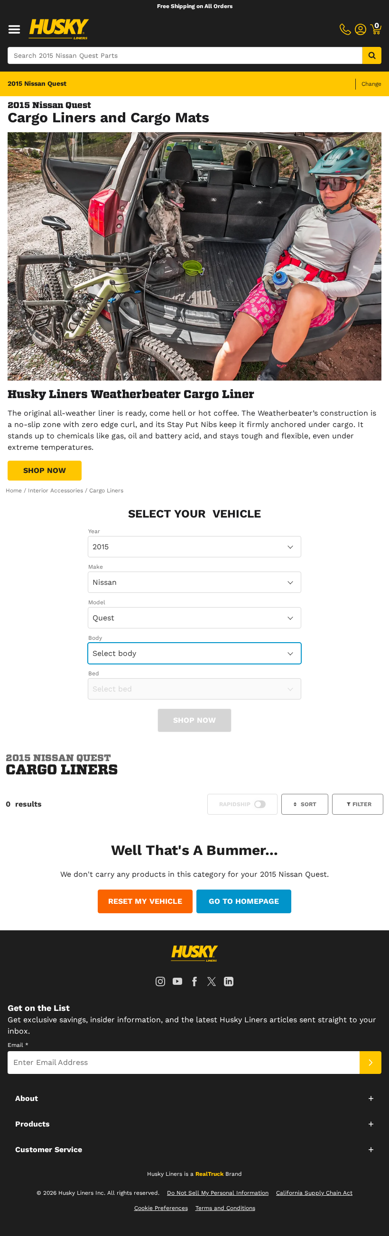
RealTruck (209, 1174)
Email (18, 1045)
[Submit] (370, 1062)
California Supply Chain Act (314, 1193)
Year (94, 531)
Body (95, 638)
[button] (194, 1098)
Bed (93, 673)
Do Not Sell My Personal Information (218, 1193)
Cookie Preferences (161, 1208)
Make (95, 566)
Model (96, 602)
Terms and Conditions (225, 1208)
